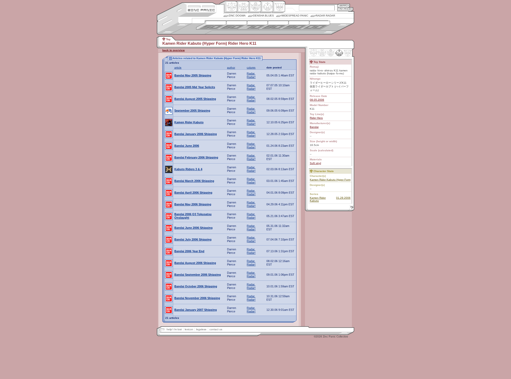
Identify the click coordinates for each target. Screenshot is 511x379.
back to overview (173, 50)
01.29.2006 (343, 197)
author (231, 67)
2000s (315, 25)
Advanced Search (345, 9)
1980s (273, 25)
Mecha (254, 7)
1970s (252, 25)
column (251, 67)
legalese (201, 329)
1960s (232, 25)
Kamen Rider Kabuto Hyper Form (330, 179)
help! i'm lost (174, 329)
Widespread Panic (294, 15)
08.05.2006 (317, 99)
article (178, 67)
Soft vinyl (315, 163)
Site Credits (201, 6)
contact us (215, 329)
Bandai (314, 126)
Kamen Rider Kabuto (318, 199)
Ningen (266, 7)
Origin (230, 7)
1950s (211, 25)
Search (343, 5)
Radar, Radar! (251, 75)
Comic (278, 7)
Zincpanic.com (201, 9)
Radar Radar (325, 15)
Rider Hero (316, 117)
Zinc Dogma (237, 15)
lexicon (189, 329)
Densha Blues (263, 15)
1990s (294, 25)
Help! (351, 208)
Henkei (242, 7)
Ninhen (339, 52)
